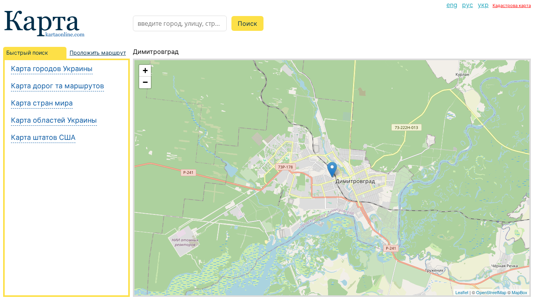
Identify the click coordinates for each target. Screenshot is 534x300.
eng (451, 5)
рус (467, 5)
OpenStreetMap (491, 292)
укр (483, 5)
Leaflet (461, 292)
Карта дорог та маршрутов (57, 86)
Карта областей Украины (54, 120)
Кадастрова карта (512, 5)
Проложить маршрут (98, 52)
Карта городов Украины (52, 68)
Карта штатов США (43, 137)
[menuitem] (451, 4)
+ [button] (145, 70)
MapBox (519, 292)
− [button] (145, 82)
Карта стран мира (42, 103)
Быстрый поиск (27, 52)
